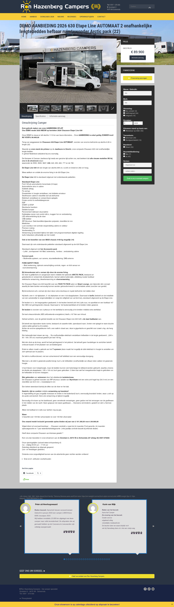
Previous (23, 108)
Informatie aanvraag (57, 116)
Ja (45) (128, 156)
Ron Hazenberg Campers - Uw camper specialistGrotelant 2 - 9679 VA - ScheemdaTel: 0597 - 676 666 (39, 591)
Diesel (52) (129, 147)
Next (112, 108)
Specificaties (41, 116)
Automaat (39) (130, 137)
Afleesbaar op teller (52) (134, 131)
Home (23, 16)
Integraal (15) (130, 115)
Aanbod (33, 16)
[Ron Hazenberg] (61, 6)
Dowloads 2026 (47, 16)
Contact (101, 16)
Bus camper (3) (131, 111)
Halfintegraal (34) (131, 113)
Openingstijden (87, 16)
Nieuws (61, 16)
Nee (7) (128, 154)
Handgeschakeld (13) (133, 140)
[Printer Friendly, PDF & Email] (26, 479)
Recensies (71, 16)
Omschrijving (27, 116)
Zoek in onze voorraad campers (137, 178)
